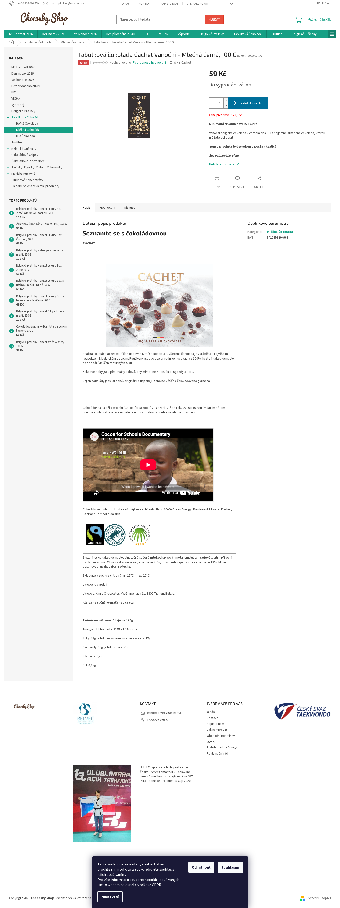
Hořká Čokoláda (27, 123)
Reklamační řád (217, 753)
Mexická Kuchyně (23, 173)
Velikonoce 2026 (22, 80)
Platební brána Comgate (223, 747)
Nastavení (110, 896)
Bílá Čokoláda (25, 136)
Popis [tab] (87, 207)
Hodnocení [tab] (107, 207)
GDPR (156, 884)
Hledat (214, 19)
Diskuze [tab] (129, 207)
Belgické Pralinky (23, 111)
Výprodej (17, 105)
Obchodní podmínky (221, 736)
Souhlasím (230, 867)
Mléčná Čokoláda (28, 130)
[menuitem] (20, 34)
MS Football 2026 (23, 67)
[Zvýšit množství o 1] (225, 100)
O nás (125, 4)
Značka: (180, 62)
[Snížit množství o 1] (225, 105)
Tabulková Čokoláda (25, 117)
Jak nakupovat (197, 4)
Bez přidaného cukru (25, 86)
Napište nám (169, 4)
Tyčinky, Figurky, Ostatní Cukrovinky (36, 167)
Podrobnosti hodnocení (149, 63)
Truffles (16, 142)
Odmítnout (201, 867)
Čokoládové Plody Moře (28, 161)
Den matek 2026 (22, 73)
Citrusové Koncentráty (27, 180)
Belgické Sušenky (23, 148)
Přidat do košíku (251, 103)
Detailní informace (221, 164)
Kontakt (145, 4)
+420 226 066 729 (158, 720)
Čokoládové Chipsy (24, 155)
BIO (13, 92)
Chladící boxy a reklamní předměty (35, 186)
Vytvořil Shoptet (319, 898)
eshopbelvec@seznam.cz (165, 713)
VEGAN (16, 98)
